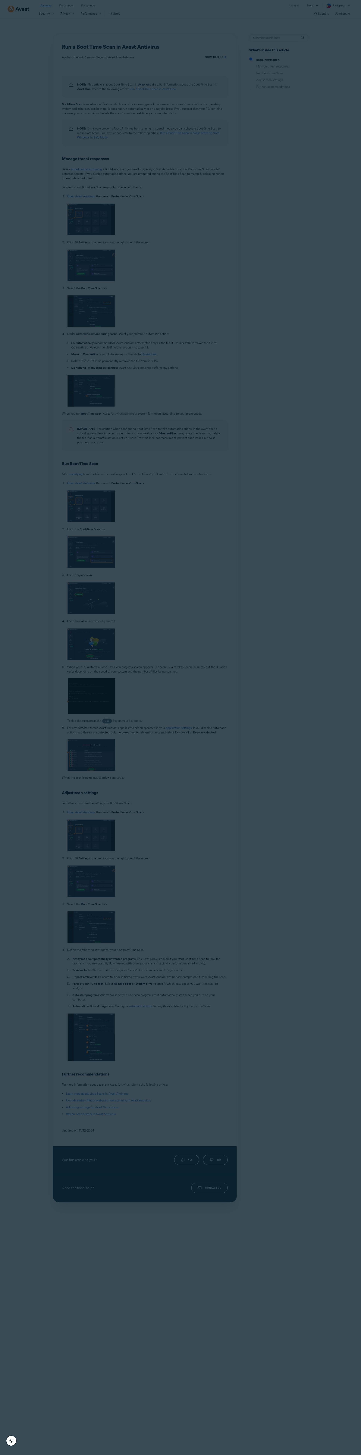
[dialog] (180, 727)
